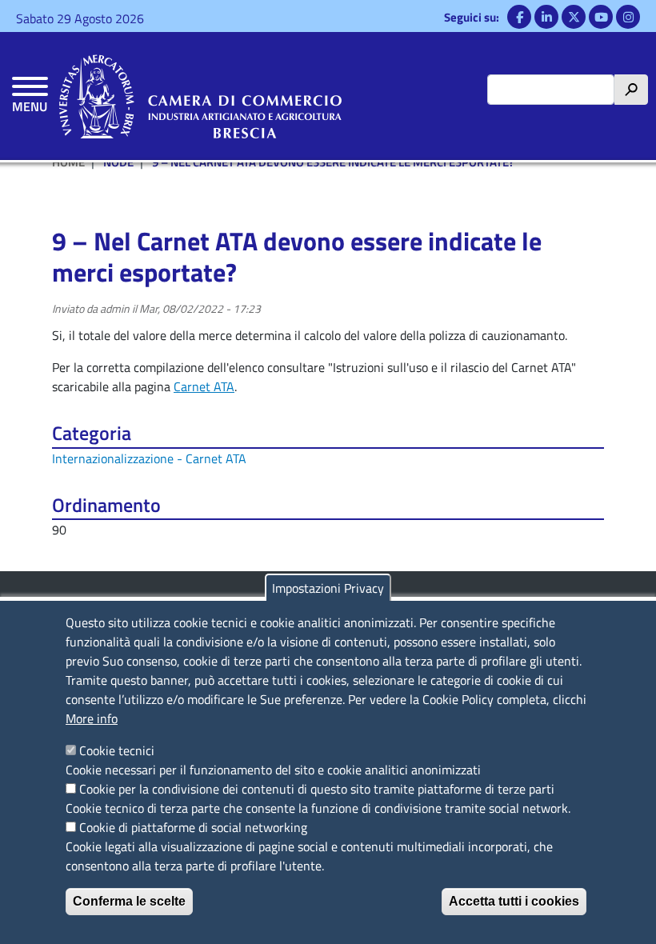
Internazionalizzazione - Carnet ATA (149, 458)
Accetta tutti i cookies (514, 901)
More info (92, 718)
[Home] (200, 96)
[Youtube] (601, 17)
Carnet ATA (204, 386)
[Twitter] (574, 17)
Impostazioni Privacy (328, 588)
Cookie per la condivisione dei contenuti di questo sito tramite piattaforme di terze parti (316, 788)
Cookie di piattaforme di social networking (193, 827)
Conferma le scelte (129, 901)
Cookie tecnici (116, 750)
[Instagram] (628, 17)
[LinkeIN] (546, 17)
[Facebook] (519, 17)
